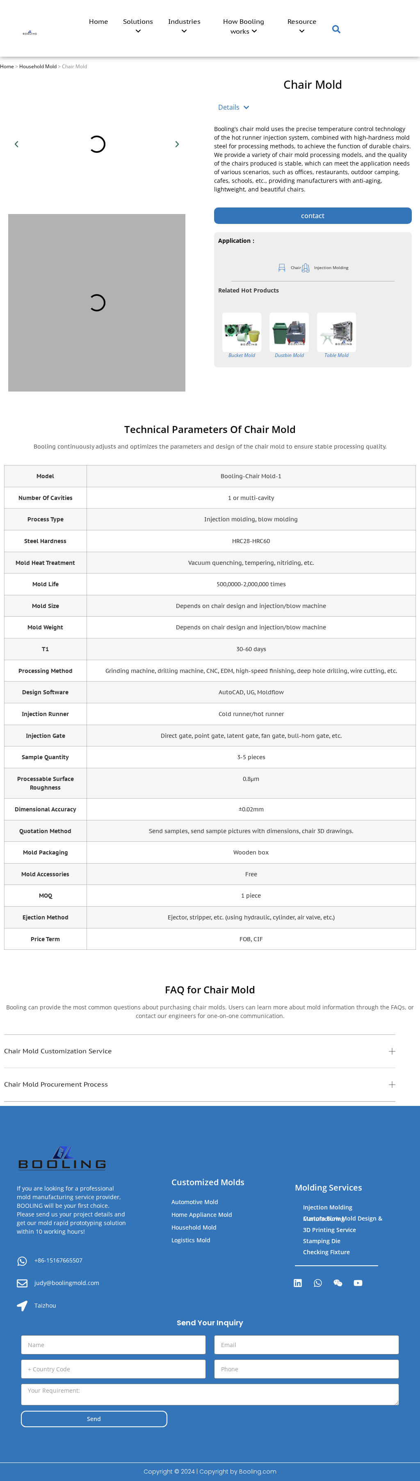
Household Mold (38, 66)
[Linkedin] (298, 1283)
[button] (16, 144)
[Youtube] (358, 1283)
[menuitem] (138, 28)
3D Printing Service (329, 1230)
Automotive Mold (194, 1202)
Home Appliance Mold (201, 1214)
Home (7, 66)
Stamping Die (321, 1241)
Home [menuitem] (98, 21)
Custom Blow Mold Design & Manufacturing (342, 1218)
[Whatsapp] (318, 1283)
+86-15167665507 (58, 1260)
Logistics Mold (190, 1240)
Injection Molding (327, 1207)
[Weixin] (338, 1283)
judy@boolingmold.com (66, 1283)
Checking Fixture (326, 1252)
